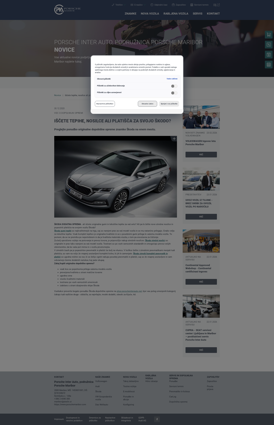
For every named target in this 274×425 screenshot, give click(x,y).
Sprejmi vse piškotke (169, 104)
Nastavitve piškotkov (104, 104)
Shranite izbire (147, 104)
